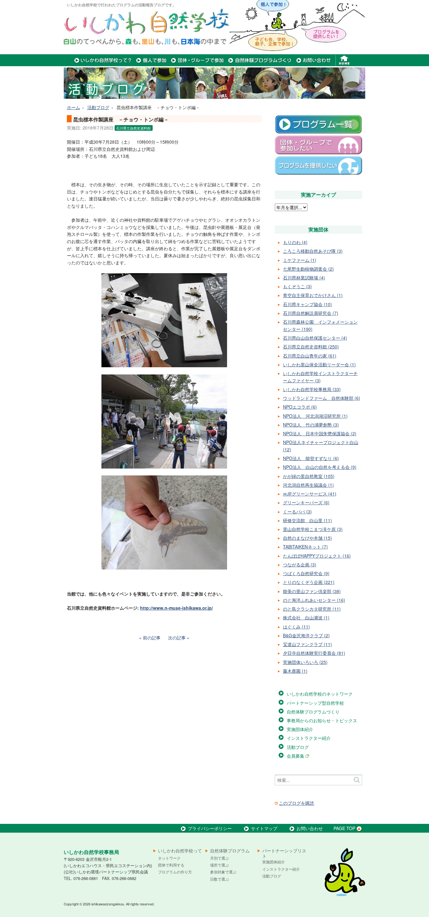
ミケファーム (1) (299, 260)
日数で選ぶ (219, 879)
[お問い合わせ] (313, 64)
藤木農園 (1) (295, 671)
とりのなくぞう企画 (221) (308, 582)
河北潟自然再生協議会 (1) (308, 485)
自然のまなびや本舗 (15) (307, 538)
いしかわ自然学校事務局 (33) (312, 389)
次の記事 (177, 637)
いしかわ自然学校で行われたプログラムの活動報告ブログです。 (121, 5)
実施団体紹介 (300, 729)
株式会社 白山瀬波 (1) (306, 617)
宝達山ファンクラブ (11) (307, 644)
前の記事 (151, 637)
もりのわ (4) (295, 242)
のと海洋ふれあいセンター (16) (314, 600)
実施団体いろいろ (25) (305, 662)
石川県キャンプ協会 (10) (307, 304)
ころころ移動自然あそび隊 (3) (313, 251)
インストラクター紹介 (309, 738)
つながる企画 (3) (299, 564)
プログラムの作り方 (175, 871)
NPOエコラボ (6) (300, 407)
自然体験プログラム (230, 851)
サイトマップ (264, 828)
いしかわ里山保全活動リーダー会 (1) (319, 364)
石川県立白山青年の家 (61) (309, 355)
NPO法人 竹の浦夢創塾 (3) (311, 424)
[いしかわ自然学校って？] (103, 64)
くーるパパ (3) (297, 511)
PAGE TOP (344, 828)
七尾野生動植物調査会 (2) (308, 269)
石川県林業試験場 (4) (304, 277)
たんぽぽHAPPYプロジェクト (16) (317, 556)
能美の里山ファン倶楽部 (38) (312, 591)
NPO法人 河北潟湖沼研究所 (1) (315, 416)
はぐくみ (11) (296, 626)
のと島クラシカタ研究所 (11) (312, 609)
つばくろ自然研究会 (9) (306, 573)
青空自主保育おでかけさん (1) (313, 295)
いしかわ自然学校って (180, 851)
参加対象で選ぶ (223, 871)
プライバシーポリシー (210, 828)
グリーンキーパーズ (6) (306, 502)
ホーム (73, 107)
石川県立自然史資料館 (133, 127)
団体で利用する (171, 864)
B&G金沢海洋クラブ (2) (306, 635)
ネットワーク (169, 858)
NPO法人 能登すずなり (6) (311, 458)
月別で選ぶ (219, 858)
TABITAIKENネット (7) (305, 546)
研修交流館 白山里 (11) (307, 520)
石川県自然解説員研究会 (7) (310, 313)
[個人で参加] (151, 64)
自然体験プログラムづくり (313, 711)
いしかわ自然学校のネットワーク (320, 694)
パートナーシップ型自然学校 (315, 703)
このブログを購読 (296, 803)
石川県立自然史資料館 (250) (311, 346)
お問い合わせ (309, 828)
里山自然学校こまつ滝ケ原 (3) (313, 529)
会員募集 (296, 756)
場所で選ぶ (219, 864)
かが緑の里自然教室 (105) (308, 476)
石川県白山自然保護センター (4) (315, 338)
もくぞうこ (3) (297, 286)
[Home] (345, 64)
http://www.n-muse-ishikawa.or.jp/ (176, 608)
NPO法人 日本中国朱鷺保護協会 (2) (319, 433)
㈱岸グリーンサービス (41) (309, 493)
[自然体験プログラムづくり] (260, 64)
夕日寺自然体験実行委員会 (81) (314, 653)
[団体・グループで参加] (197, 64)
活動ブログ (98, 107)
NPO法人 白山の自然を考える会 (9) (319, 467)
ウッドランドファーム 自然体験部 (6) (321, 398)
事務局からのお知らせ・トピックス (322, 720)
